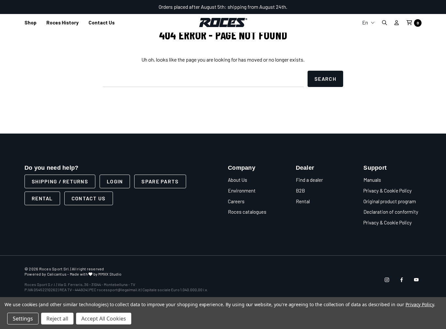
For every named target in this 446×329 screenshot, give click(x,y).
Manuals (372, 180)
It (368, 35)
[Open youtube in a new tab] (416, 280)
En (365, 22)
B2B (300, 190)
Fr (368, 46)
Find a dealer (309, 180)
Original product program (389, 201)
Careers (236, 201)
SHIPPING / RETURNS (60, 181)
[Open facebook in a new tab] (401, 280)
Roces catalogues (247, 212)
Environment (242, 190)
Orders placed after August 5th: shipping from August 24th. (223, 7)
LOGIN (115, 181)
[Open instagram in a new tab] (387, 280)
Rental (42, 198)
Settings (23, 318)
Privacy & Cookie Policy (387, 190)
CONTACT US (89, 198)
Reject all (57, 318)
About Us (237, 180)
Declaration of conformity (390, 212)
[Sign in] (396, 22)
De (368, 56)
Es (368, 67)
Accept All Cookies (103, 318)
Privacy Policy (420, 304)
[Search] (384, 22)
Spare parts (160, 181)
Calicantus (57, 274)
